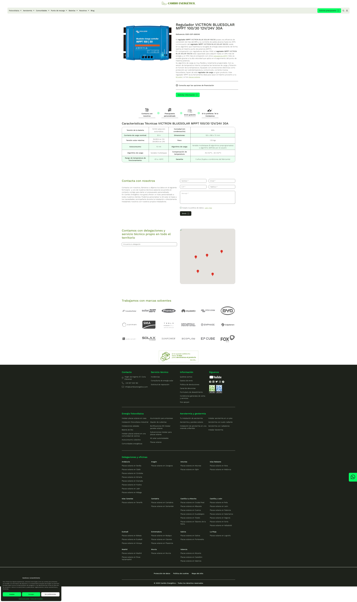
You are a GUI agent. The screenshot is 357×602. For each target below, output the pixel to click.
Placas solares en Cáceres (161, 539)
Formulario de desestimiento (191, 392)
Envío (184, 213)
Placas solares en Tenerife (132, 502)
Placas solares (155, 442)
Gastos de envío (186, 381)
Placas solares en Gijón (189, 469)
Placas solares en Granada (132, 481)
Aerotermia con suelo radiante (220, 422)
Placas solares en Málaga (132, 492)
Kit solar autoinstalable (159, 438)
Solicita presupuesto (327, 11)
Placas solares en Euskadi (132, 539)
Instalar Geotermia (215, 430)
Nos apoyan (184, 402)
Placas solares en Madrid (132, 553)
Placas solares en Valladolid (221, 525)
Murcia (154, 549)
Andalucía (126, 462)
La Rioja (213, 532)
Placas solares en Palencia (220, 510)
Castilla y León (216, 499)
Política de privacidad (36, 598)
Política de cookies (24, 598)
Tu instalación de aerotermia (191, 418)
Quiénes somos (186, 377)
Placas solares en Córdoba (132, 473)
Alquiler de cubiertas (158, 422)
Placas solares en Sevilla (131, 466)
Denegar (31, 594)
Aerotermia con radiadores (219, 426)
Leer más (208, 208)
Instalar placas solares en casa (134, 418)
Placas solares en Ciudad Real (192, 502)
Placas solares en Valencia (190, 561)
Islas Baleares (215, 462)
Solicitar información (186, 95)
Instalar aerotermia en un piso (220, 418)
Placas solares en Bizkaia (131, 535)
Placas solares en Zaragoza (162, 466)
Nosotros (83, 11)
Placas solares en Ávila (219, 502)
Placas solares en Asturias (190, 466)
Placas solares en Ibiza (219, 466)
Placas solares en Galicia (190, 535)
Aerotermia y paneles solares (191, 422)
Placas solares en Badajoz (161, 535)
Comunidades (41, 11)
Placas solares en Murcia (161, 553)
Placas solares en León (219, 506)
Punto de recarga (58, 11)
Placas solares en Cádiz (131, 469)
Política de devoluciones (189, 384)
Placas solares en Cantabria (162, 502)
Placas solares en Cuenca (190, 510)
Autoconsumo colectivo (131, 440)
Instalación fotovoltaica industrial (135, 422)
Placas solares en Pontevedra (192, 539)
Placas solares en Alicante (190, 553)
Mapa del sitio (197, 573)
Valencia (183, 549)
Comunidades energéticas (132, 444)
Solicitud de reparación (160, 384)
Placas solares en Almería (132, 477)
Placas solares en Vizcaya (132, 543)
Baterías (72, 11)
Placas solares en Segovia (220, 518)
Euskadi (125, 532)
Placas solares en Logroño (220, 535)
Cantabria (155, 499)
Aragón (154, 462)
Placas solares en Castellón (191, 557)
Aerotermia (27, 11)
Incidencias (155, 377)
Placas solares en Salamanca (221, 514)
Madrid (124, 549)
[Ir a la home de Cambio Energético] (178, 3)
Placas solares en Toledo (190, 518)
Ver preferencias (50, 594)
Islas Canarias (127, 499)
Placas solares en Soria (219, 522)
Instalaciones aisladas (130, 426)
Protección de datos (162, 573)
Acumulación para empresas (161, 418)
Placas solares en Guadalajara (192, 514)
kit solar (179, 77)
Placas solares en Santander (162, 506)
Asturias (183, 462)
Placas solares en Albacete (191, 506)
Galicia (183, 532)
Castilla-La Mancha (188, 499)
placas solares (194, 77)
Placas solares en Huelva (132, 485)
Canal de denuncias (188, 388)
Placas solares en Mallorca (220, 469)
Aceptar (12, 594)
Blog (92, 11)
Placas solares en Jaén (131, 489)
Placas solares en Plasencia (162, 543)
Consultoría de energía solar (162, 381)
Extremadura (156, 532)
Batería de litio (127, 430)
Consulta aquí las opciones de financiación (196, 85)
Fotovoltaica (14, 11)
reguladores (220, 56)
